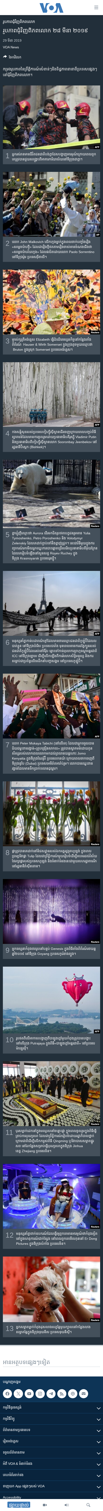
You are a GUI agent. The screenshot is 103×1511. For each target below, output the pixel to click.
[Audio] (66, 1505)
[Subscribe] (83, 1393)
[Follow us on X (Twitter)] (18, 1393)
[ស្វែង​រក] (88, 1505)
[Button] (12, 58)
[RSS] (61, 1393)
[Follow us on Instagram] (40, 1393)
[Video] (45, 1505)
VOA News (11, 47)
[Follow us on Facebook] (7, 1393)
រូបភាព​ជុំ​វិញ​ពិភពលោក (19, 22)
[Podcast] (72, 1393)
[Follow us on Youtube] (29, 1393)
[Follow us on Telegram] (51, 1393)
